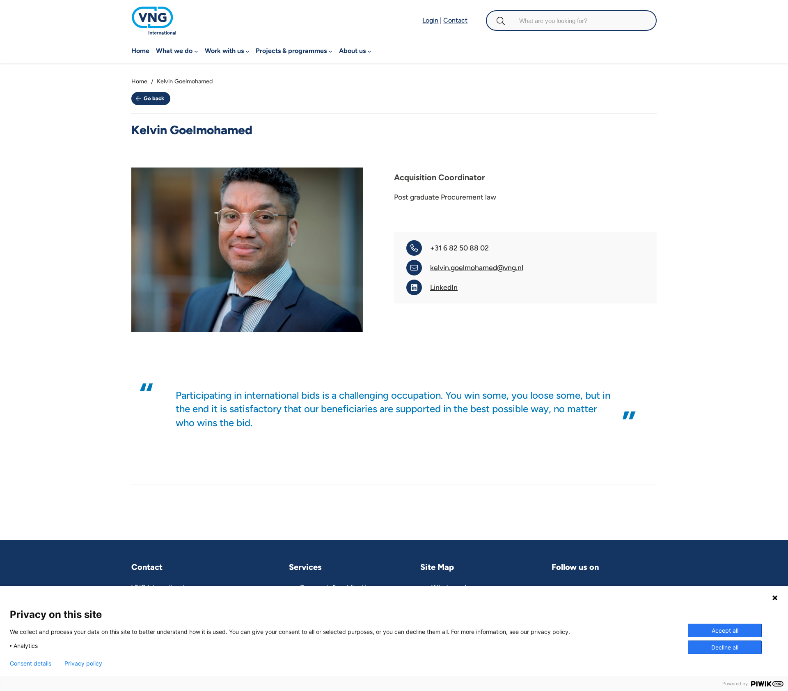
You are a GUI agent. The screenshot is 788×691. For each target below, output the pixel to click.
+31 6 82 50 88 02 (459, 247)
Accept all (725, 630)
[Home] (153, 11)
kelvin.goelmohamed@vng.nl (476, 267)
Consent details (30, 663)
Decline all (724, 647)
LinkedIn (444, 287)
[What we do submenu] (196, 51)
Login (430, 20)
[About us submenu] (369, 51)
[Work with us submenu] (247, 51)
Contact (455, 20)
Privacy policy (83, 663)
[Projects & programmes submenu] (330, 51)
